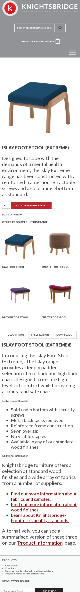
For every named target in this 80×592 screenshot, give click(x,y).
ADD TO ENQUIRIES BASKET (31, 205)
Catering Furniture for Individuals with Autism (29, 571)
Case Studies (11, 565)
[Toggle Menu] (72, 53)
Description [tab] (16, 334)
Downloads (10, 568)
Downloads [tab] (64, 334)
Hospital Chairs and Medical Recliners (24, 573)
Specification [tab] (40, 334)
